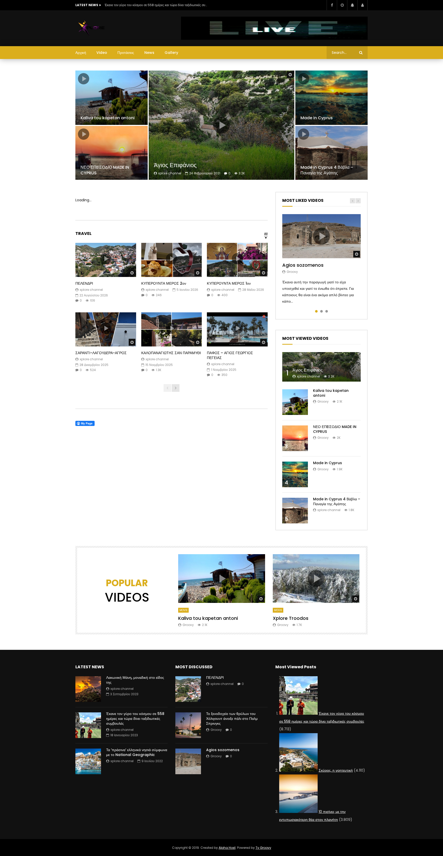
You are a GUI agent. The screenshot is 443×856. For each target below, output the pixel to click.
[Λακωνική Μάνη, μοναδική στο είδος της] (88, 689)
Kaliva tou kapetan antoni (107, 118)
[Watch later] (342, 5)
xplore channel (169, 173)
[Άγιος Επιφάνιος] (321, 367)
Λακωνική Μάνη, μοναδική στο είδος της (135, 680)
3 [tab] (326, 311)
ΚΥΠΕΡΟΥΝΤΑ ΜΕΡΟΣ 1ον (229, 283)
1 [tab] (316, 311)
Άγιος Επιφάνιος (175, 165)
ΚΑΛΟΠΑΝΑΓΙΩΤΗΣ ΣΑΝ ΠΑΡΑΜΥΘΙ (171, 352)
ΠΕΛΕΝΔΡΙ (84, 283)
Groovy (292, 272)
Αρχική (80, 52)
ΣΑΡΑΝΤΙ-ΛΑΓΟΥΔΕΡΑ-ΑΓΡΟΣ (101, 352)
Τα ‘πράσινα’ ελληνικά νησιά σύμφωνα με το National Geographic (136, 752)
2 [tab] (321, 311)
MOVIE (183, 610)
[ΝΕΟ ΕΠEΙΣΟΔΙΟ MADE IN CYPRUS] (111, 153)
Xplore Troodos (290, 618)
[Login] (362, 5)
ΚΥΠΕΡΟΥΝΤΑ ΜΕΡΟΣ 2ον (163, 283)
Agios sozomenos (303, 265)
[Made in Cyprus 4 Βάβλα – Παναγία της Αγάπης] (331, 153)
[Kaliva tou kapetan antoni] (111, 98)
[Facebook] (332, 5)
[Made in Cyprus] (331, 98)
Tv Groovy (263, 847)
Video (101, 52)
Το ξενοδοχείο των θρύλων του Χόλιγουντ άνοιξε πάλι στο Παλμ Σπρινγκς (232, 718)
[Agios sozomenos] (188, 761)
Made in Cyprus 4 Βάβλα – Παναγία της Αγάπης (326, 170)
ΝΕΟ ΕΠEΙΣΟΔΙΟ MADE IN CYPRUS (104, 170)
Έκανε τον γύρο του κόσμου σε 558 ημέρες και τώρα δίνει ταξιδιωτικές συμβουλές (156, 5)
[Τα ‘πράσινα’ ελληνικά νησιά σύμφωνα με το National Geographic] (88, 761)
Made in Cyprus (316, 118)
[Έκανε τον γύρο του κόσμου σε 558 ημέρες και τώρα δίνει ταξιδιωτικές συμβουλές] (88, 725)
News (149, 52)
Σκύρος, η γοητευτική (336, 770)
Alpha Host (227, 847)
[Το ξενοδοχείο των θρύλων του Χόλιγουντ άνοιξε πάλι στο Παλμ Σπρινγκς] (188, 725)
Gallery (171, 52)
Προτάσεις (125, 52)
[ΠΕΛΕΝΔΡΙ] (188, 689)
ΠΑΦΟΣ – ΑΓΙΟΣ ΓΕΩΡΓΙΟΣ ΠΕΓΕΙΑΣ (230, 355)
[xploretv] (91, 28)
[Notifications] (352, 5)
